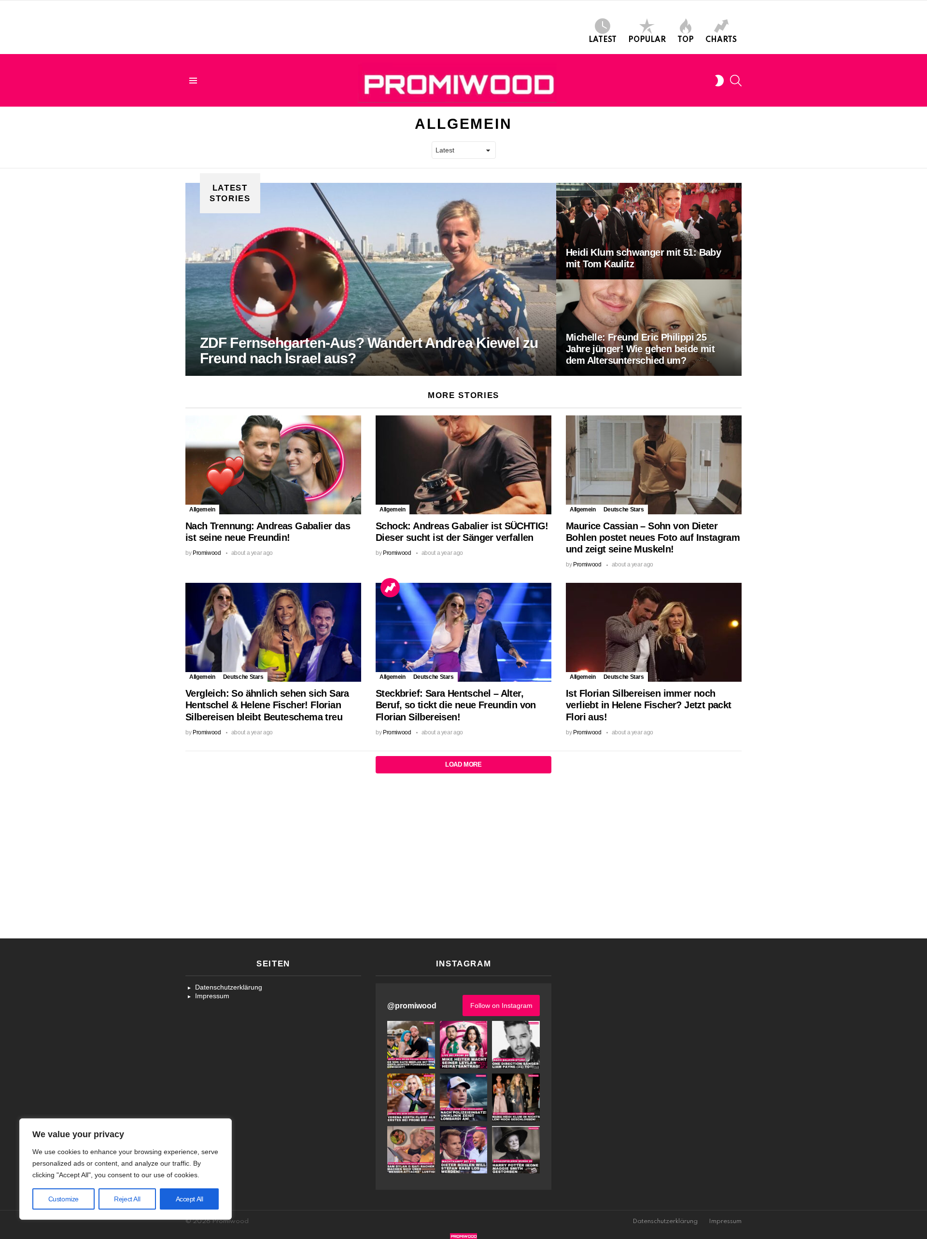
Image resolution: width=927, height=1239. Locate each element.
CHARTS (721, 40)
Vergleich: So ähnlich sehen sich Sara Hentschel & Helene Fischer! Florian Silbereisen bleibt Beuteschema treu (267, 705)
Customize (63, 1199)
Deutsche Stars (624, 509)
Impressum (212, 996)
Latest (603, 40)
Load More (463, 764)
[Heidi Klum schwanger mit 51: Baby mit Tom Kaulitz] (649, 231)
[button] (411, 1045)
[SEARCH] (736, 80)
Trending (390, 587)
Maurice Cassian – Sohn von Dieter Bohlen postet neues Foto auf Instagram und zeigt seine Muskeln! (653, 537)
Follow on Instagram (501, 1005)
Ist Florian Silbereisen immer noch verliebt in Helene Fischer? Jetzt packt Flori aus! (648, 705)
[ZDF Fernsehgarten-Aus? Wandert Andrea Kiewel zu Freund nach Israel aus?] (370, 279)
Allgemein (202, 509)
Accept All (189, 1199)
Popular (647, 40)
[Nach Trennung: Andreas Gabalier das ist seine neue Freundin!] (273, 464)
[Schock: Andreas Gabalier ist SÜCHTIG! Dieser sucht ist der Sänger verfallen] (463, 464)
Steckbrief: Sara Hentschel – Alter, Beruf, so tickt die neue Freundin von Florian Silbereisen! (456, 705)
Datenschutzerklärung (228, 987)
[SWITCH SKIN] (719, 80)
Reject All (127, 1199)
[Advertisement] (463, 866)
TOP (685, 40)
